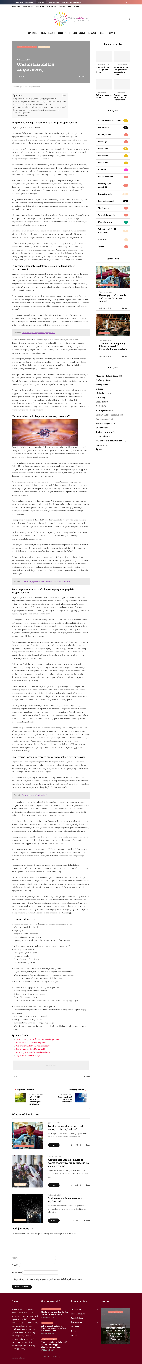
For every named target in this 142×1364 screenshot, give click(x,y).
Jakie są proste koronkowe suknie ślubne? (33, 1052)
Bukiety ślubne (102, 385)
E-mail (15, 1265)
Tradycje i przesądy (104, 432)
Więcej (53, 1145)
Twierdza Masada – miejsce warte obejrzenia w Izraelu (122, 71)
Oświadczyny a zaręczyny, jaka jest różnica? (62, 2)
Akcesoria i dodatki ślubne (107, 376)
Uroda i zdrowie (28, 6)
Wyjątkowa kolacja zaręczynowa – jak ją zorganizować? (35, 99)
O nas (69, 6)
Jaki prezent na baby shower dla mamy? (32, 1046)
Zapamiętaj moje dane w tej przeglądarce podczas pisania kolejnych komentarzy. (48, 1279)
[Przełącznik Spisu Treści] (63, 95)
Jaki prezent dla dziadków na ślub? (30, 1049)
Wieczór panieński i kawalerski (109, 441)
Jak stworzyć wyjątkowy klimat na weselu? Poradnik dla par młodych (113, 346)
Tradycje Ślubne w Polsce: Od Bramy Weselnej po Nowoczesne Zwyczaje (54, 1344)
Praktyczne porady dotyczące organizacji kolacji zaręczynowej (37, 110)
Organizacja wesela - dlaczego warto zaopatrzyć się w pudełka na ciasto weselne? (68, 1163)
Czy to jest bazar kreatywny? (28, 1056)
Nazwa (15, 1258)
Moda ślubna (16, 6)
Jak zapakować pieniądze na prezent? (31, 1042)
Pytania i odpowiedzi (22, 113)
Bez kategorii (101, 380)
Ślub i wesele (51, 6)
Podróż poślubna (103, 410)
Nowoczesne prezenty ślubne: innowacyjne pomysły (37, 1039)
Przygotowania (44, 46)
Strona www (17, 1272)
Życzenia (100, 449)
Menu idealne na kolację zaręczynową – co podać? (33, 104)
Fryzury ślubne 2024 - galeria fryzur (102, 69)
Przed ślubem (40, 6)
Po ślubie (62, 6)
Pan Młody (100, 398)
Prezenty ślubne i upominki (27, 46)
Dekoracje (100, 389)
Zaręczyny (100, 445)
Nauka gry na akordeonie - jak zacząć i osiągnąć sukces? (112, 298)
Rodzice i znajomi (103, 423)
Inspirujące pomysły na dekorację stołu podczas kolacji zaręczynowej (40, 102)
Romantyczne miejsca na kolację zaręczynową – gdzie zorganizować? (40, 107)
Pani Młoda (101, 402)
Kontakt (77, 6)
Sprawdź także (23, 116)
